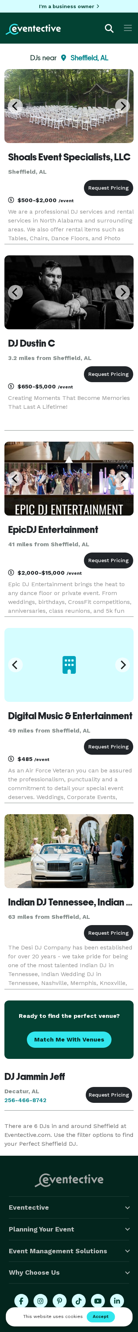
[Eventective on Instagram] (40, 1301)
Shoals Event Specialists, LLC (69, 157)
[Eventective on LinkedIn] (117, 1301)
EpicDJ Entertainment (53, 529)
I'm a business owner (66, 6)
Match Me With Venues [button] (69, 1039)
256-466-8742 (25, 1100)
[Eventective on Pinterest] (60, 1301)
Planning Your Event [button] (41, 1229)
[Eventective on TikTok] (79, 1301)
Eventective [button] (29, 1207)
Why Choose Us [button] (34, 1272)
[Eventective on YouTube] (98, 1301)
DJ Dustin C (31, 343)
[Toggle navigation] (128, 28)
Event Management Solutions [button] (58, 1251)
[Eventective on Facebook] (21, 1301)
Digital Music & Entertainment (70, 715)
